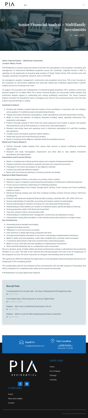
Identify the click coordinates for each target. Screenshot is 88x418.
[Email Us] (21, 342)
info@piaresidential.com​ (34, 346)
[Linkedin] (27, 384)
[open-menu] (84, 5)
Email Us (30, 342)
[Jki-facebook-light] (20, 384)
